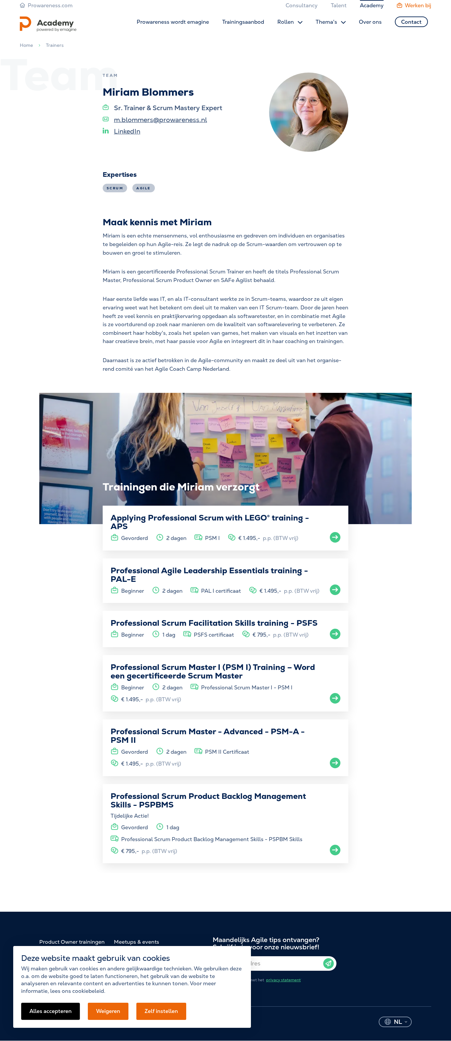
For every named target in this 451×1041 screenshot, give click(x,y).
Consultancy (302, 5)
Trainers (55, 45)
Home (26, 45)
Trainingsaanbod (243, 21)
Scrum (115, 188)
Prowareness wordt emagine (173, 21)
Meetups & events (136, 941)
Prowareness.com (50, 5)
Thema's (327, 21)
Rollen (286, 21)
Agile (143, 188)
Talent (339, 5)
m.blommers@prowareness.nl (160, 119)
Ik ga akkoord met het (262, 980)
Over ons (370, 21)
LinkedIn (127, 131)
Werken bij (418, 5)
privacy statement (283, 980)
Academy (372, 5)
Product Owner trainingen (72, 941)
